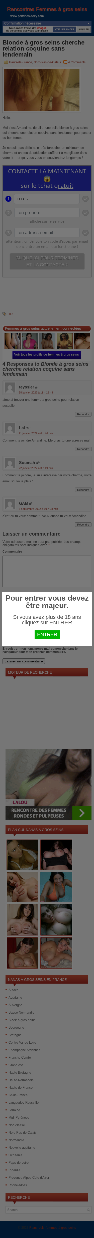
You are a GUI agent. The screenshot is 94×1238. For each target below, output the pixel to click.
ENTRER (47, 634)
